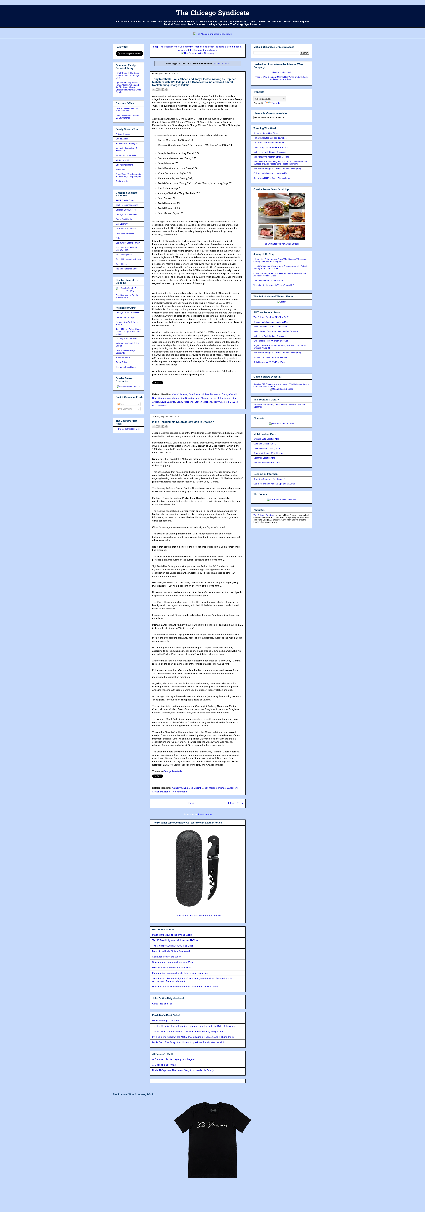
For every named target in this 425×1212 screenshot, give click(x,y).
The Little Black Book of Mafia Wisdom (126, 248)
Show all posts (222, 63)
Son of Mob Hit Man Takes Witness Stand (272, 178)
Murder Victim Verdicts (126, 155)
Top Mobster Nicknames (126, 269)
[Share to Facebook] (163, 89)
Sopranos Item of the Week (166, 956)
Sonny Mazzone (184, 401)
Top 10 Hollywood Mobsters (128, 259)
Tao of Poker (121, 362)
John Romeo (224, 398)
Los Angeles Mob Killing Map (267, 448)
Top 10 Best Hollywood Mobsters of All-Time (175, 940)
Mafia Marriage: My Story (165, 1020)
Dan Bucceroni (196, 394)
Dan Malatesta (212, 394)
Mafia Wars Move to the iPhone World (172, 934)
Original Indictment (124, 165)
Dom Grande (159, 398)
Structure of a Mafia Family (128, 243)
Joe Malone (173, 398)
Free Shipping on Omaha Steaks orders (127, 296)
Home (190, 803)
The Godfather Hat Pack (128, 429)
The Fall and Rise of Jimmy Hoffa (268, 280)
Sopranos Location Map (264, 458)
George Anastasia (172, 771)
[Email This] (153, 89)
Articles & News (123, 134)
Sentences (120, 169)
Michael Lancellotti (228, 787)
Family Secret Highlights (127, 143)
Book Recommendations (127, 205)
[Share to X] (160, 89)
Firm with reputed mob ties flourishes (171, 967)
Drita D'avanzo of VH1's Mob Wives (269, 362)
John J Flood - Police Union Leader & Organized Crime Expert (128, 331)
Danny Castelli (229, 394)
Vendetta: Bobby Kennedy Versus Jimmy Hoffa (274, 285)
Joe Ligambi (195, 787)
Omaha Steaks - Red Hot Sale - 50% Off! (127, 109)
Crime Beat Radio (124, 219)
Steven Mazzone (203, 401)
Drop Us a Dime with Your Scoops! (269, 479)
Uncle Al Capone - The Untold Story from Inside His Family (183, 1070)
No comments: (160, 405)
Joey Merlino (210, 787)
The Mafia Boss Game (126, 367)
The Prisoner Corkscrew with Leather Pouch (197, 915)
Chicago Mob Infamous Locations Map (172, 962)
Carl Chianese (179, 394)
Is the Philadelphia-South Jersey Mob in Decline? (183, 422)
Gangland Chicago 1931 (265, 444)
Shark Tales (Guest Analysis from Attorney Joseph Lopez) (128, 175)
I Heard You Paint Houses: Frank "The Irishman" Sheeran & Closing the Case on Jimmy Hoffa (280, 260)
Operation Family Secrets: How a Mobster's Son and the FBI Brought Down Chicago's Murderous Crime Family (128, 87)
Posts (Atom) (205, 814)
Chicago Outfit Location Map (266, 439)
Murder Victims (122, 160)
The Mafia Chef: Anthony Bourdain (269, 142)
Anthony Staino (180, 787)
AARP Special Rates (125, 200)
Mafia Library (122, 224)
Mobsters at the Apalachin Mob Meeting (271, 157)
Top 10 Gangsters (124, 255)
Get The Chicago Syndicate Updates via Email (274, 484)
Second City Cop (123, 357)
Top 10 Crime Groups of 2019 (267, 462)
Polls (118, 238)
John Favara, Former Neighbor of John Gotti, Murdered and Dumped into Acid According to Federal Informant (280, 162)
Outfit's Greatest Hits (125, 233)
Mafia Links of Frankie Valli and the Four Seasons (276, 331)
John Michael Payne (205, 398)
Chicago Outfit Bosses (126, 210)
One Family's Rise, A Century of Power (271, 341)
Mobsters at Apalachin (126, 228)
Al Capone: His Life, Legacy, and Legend (173, 1059)
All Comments (126, 409)
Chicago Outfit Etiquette (126, 214)
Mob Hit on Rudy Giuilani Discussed (171, 951)
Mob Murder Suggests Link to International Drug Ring (180, 973)
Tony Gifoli (219, 401)
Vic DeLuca (232, 401)
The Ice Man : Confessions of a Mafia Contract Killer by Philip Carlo (187, 1031)
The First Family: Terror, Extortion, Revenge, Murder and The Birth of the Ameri (193, 1026)
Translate (275, 103)
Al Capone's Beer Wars (164, 1064)
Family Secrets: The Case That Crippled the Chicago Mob (127, 75)
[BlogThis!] (157, 89)
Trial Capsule (122, 181)
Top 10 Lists (121, 264)
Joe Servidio (187, 398)
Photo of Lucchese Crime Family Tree (270, 357)
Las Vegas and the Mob (126, 339)
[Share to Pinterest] (166, 89)
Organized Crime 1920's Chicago (269, 453)
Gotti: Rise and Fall (162, 1003)
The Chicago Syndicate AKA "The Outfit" (173, 945)
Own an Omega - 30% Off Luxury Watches (127, 116)
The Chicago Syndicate (212, 13)
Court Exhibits (122, 139)
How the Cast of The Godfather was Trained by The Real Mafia (185, 986)
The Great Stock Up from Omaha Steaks (281, 244)
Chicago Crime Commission (128, 312)
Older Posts (235, 803)
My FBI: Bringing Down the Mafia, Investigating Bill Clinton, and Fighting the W (193, 1037)
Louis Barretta (167, 401)
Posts (122, 404)
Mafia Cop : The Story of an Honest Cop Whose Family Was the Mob (188, 1042)
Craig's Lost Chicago (125, 317)
